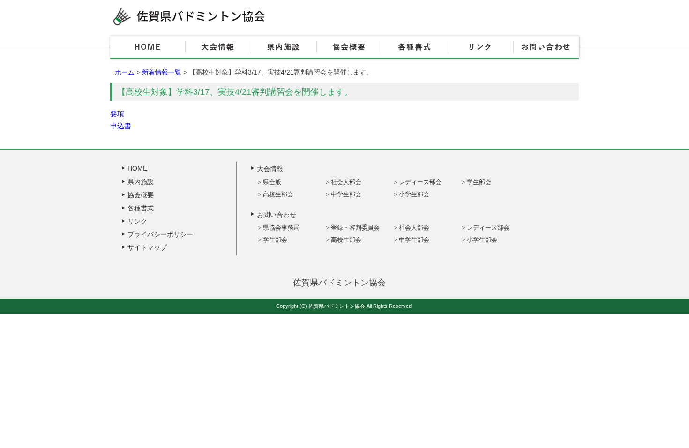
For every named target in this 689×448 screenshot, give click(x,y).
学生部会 (479, 182)
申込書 (120, 126)
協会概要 (349, 47)
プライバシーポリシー (160, 234)
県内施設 (283, 47)
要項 (117, 114)
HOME (147, 47)
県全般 (272, 182)
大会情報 (218, 47)
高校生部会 (278, 194)
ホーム (125, 72)
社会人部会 (346, 182)
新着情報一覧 (161, 72)
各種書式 (415, 47)
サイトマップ (147, 247)
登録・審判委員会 (355, 227)
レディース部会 (420, 182)
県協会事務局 (281, 227)
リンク (480, 47)
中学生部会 (346, 194)
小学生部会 (414, 194)
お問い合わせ (546, 47)
